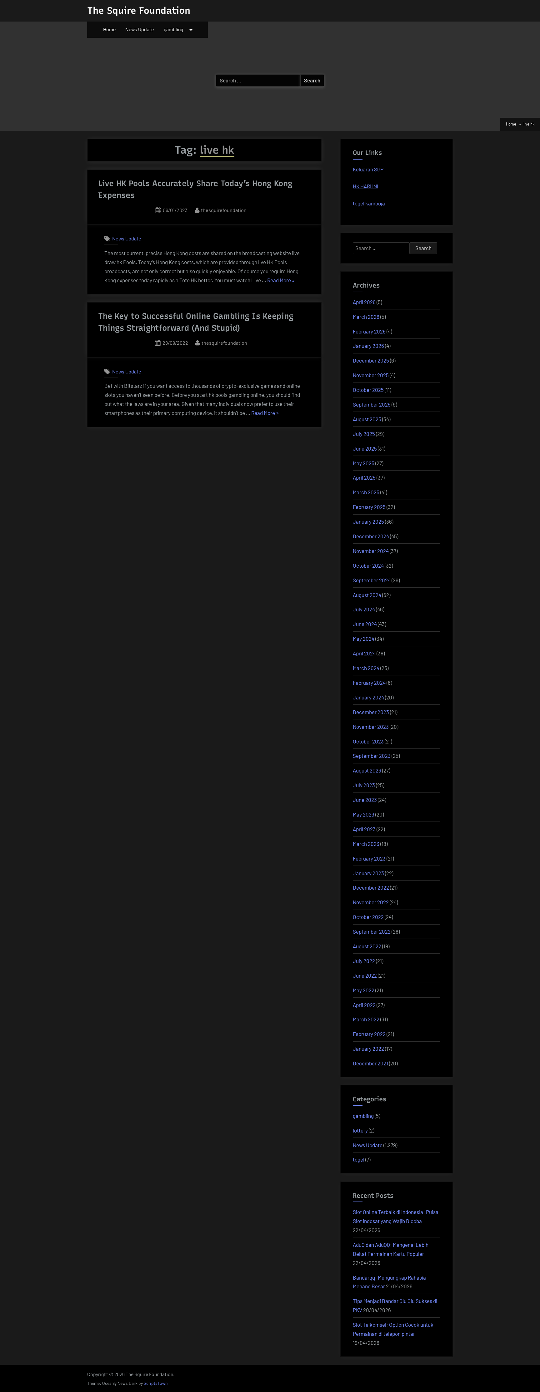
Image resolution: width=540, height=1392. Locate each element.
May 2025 (363, 463)
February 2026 (369, 331)
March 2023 (366, 844)
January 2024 (368, 697)
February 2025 (369, 507)
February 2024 (369, 682)
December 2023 (371, 712)
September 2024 (372, 580)
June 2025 (365, 448)
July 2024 (364, 609)
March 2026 (366, 316)
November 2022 (371, 902)
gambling (173, 29)
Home (109, 29)
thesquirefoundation (224, 210)
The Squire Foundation (138, 10)
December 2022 (371, 887)
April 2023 (364, 829)
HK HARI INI (365, 186)
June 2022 (365, 975)
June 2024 (365, 624)
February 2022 (369, 1034)
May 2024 (363, 638)
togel (358, 1159)
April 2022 (364, 1005)
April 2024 (364, 653)
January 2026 (368, 346)
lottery (360, 1130)
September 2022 (372, 931)
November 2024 (371, 551)
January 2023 (368, 873)
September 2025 (372, 404)
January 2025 (368, 521)
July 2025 (364, 434)
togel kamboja (369, 203)
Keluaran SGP (368, 169)
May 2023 (363, 814)
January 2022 (368, 1048)
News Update (139, 29)
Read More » (281, 281)
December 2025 (371, 360)
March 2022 (366, 1019)
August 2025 (367, 419)
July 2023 (364, 785)
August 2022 (367, 946)
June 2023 (365, 800)
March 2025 (366, 492)
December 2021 (370, 1063)
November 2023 (371, 726)
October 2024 (368, 565)
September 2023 (372, 756)
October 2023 (368, 741)
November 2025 (371, 375)
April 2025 (364, 477)
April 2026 (364, 302)
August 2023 (367, 770)
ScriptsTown (156, 1383)
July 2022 (364, 961)
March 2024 (366, 668)
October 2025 (368, 390)
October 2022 (368, 917)
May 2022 (363, 990)
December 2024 (371, 536)
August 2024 (367, 595)
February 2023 (369, 858)
